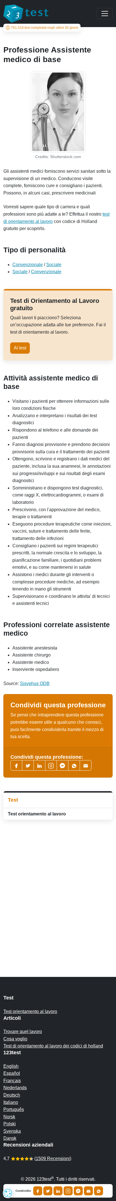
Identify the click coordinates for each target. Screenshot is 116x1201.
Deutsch (11, 1095)
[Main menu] (105, 13)
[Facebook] (16, 765)
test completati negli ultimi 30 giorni (44, 28)
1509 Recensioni (53, 1158)
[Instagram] (68, 1190)
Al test (20, 347)
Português (13, 1109)
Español (11, 1073)
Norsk (9, 1116)
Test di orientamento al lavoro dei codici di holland (53, 1046)
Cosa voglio (15, 1038)
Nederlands (15, 1087)
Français (12, 1080)
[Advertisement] (58, 887)
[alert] (8, 1193)
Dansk (9, 1138)
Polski (9, 1123)
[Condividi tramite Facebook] (37, 1190)
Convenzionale (27, 264)
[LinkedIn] (39, 765)
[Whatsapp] (74, 765)
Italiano (10, 1102)
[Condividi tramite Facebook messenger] (78, 1190)
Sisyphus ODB (35, 683)
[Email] (88, 1190)
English (11, 1066)
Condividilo (23, 1190)
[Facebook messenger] (62, 765)
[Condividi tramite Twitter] (47, 1190)
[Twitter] (28, 765)
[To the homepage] (25, 13)
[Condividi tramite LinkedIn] (58, 1190)
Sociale (53, 264)
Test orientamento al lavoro (37, 813)
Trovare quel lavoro (22, 1031)
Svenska (12, 1131)
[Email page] (86, 765)
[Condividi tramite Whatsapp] (98, 1190)
